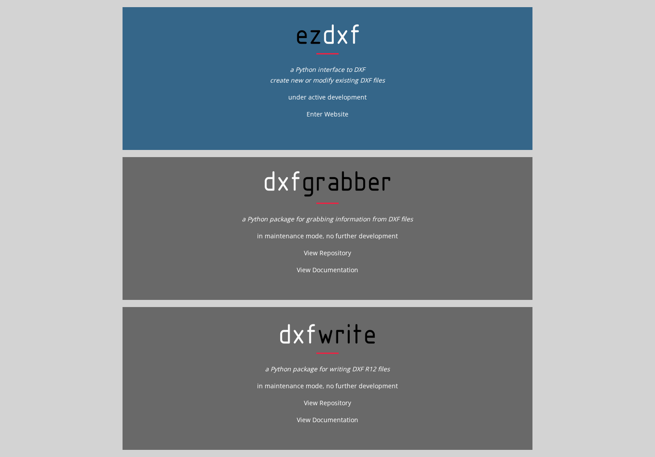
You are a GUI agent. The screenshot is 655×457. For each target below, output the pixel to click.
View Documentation (327, 270)
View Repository (327, 253)
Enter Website (327, 114)
